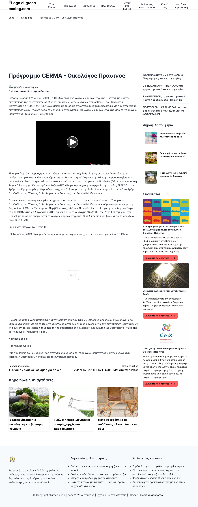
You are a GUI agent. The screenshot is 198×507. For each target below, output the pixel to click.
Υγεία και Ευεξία (127, 5)
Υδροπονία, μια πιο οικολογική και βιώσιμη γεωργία (26, 424)
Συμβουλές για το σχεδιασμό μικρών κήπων (158, 466)
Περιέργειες (69, 5)
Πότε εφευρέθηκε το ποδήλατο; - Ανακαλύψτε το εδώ (117, 424)
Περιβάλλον (108, 5)
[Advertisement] (99, 46)
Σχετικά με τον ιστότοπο (111, 495)
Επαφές (133, 495)
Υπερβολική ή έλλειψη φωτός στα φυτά (94, 478)
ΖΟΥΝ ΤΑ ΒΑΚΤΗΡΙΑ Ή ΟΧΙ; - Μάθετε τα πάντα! (106, 370)
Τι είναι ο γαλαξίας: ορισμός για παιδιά (35, 370)
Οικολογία (88, 5)
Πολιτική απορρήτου (152, 495)
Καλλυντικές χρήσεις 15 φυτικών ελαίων (156, 478)
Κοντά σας (164, 6)
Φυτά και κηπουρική (181, 6)
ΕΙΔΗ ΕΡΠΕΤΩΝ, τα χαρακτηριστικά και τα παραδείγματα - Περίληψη (164, 98)
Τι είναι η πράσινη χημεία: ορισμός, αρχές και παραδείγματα (72, 424)
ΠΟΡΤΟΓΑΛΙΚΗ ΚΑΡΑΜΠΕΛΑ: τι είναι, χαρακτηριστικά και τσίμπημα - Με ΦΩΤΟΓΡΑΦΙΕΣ (165, 111)
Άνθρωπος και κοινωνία (147, 6)
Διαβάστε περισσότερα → (158, 258)
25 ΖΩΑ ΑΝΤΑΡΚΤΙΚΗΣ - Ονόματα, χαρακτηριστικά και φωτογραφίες (163, 87)
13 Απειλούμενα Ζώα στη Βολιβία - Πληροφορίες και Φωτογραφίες (164, 76)
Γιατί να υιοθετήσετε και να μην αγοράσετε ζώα (99, 474)
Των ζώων (52, 6)
